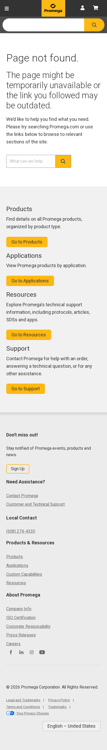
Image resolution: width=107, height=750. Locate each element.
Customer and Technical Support (35, 504)
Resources (16, 582)
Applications (17, 565)
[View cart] (95, 8)
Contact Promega (22, 495)
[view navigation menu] (7, 8)
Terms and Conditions (23, 707)
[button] (94, 24)
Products (14, 556)
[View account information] (82, 8)
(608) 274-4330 (20, 531)
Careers (13, 643)
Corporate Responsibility (28, 626)
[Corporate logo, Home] (53, 8)
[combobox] (43, 24)
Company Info (18, 608)
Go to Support (25, 388)
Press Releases (21, 635)
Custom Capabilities (24, 574)
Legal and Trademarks (23, 700)
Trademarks (57, 707)
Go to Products (26, 242)
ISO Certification (21, 617)
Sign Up (18, 468)
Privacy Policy (59, 700)
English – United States (72, 726)
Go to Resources (28, 334)
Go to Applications (30, 280)
